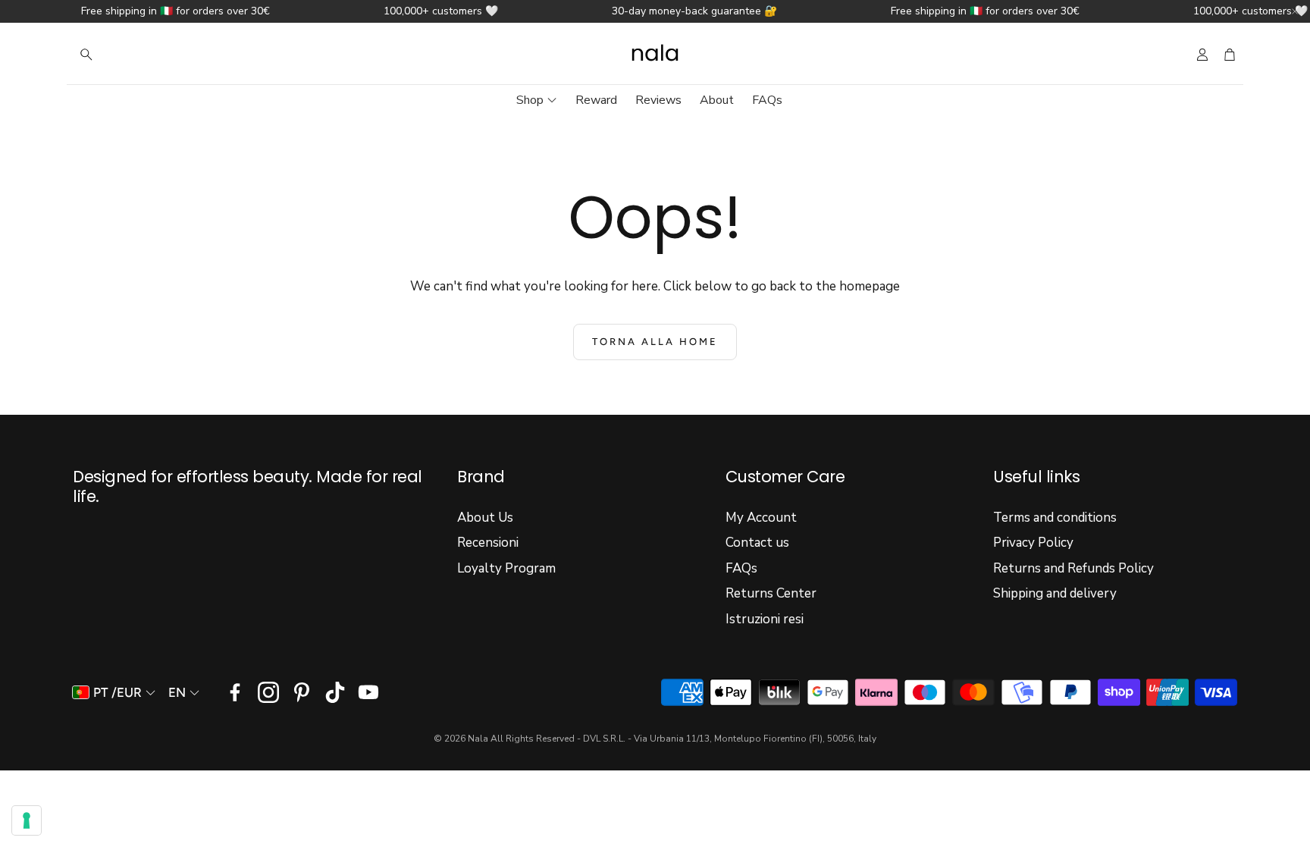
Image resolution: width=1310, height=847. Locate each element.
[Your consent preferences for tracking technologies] (26, 820)
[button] (170, 54)
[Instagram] (268, 692)
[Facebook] (235, 692)
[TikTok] (335, 692)
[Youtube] (368, 692)
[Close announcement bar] (1294, 11)
